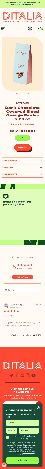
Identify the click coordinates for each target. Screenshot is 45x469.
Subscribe (22, 460)
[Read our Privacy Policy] (37, 442)
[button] (40, 28)
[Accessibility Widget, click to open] (4, 465)
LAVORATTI (22, 103)
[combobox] (11, 431)
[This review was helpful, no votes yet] (34, 335)
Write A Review (22, 277)
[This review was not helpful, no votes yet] (39, 335)
